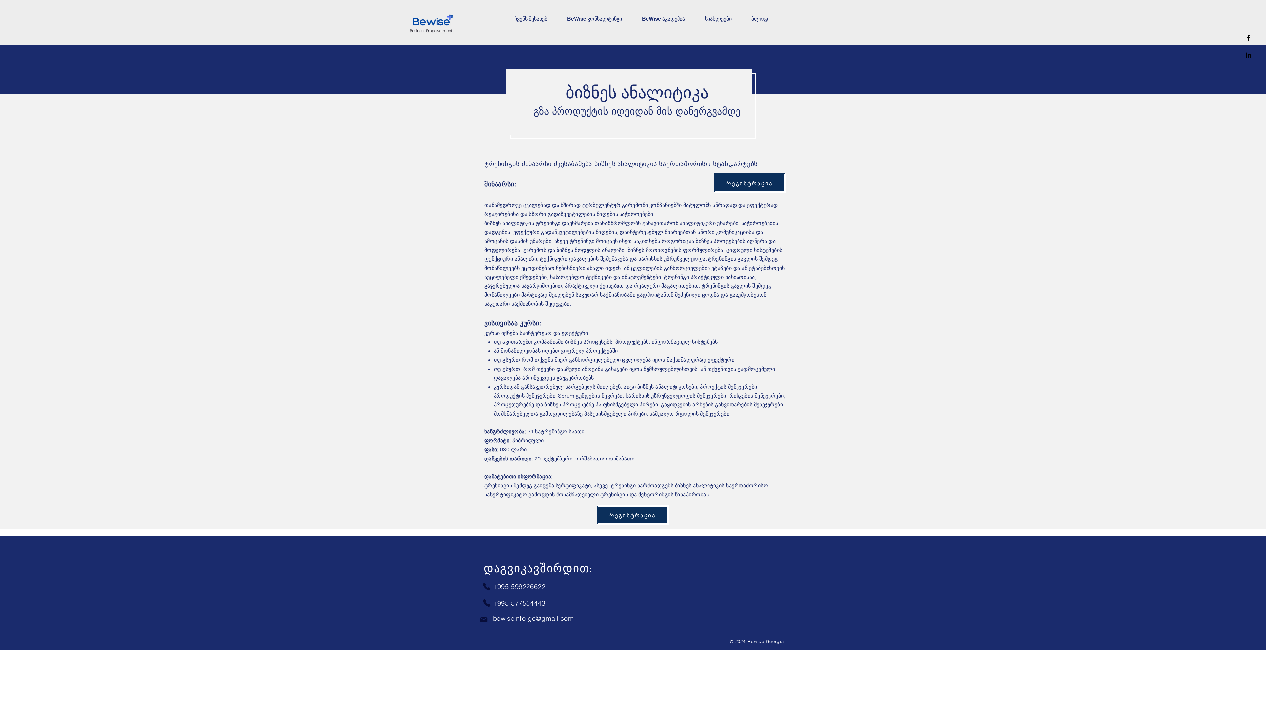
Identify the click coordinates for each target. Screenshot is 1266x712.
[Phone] (486, 586)
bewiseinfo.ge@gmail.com (533, 618)
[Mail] (483, 619)
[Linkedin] (1248, 55)
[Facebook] (1248, 38)
